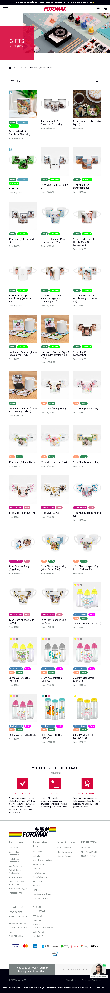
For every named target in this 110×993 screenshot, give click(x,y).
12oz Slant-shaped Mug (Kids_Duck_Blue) (53, 568)
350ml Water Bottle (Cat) (22, 735)
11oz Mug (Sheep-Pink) (85, 408)
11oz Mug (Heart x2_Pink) (22, 512)
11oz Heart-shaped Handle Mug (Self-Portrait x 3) (86, 298)
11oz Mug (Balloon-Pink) (54, 462)
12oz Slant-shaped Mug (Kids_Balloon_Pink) (86, 568)
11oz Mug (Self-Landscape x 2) (81, 186)
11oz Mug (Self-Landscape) (81, 353)
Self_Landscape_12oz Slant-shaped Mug (53, 240)
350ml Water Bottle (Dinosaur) (51, 679)
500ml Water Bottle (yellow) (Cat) (83, 736)
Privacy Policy (71, 980)
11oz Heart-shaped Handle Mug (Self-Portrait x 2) (22, 298)
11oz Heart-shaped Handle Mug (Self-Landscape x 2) (51, 298)
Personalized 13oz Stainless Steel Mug (19, 133)
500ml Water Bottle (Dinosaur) (51, 736)
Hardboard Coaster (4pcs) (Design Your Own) (23, 353)
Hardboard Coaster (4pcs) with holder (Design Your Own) (55, 355)
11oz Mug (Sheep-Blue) (53, 408)
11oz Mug (14, 188)
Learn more (85, 987)
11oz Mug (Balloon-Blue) (22, 462)
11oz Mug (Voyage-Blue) (86, 462)
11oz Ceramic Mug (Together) (19, 568)
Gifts (20, 67)
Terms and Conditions (91, 980)
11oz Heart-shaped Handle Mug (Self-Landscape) (83, 242)
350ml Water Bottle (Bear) (87, 623)
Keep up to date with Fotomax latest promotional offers (32, 969)
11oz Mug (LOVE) (50, 512)
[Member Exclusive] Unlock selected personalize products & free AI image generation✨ (55, 2)
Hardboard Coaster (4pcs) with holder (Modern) (23, 410)
